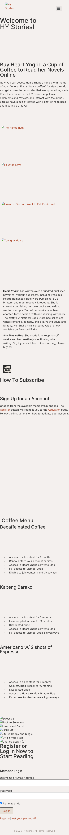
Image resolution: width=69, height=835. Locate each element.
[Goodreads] (43, 360)
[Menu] (59, 8)
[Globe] (7, 360)
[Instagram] (25, 360)
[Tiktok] (34, 360)
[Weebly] (51, 360)
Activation (54, 409)
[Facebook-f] (16, 360)
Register (5, 409)
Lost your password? (23, 818)
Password (6, 790)
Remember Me (11, 803)
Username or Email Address (17, 777)
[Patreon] (60, 360)
